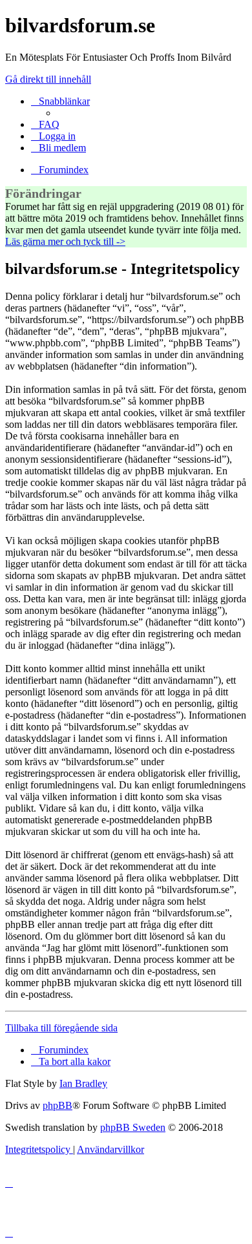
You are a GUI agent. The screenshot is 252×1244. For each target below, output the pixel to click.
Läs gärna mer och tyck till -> (65, 241)
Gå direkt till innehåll (48, 79)
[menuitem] (45, 124)
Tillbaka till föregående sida (61, 1027)
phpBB (57, 1105)
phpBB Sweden (132, 1127)
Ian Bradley (83, 1083)
